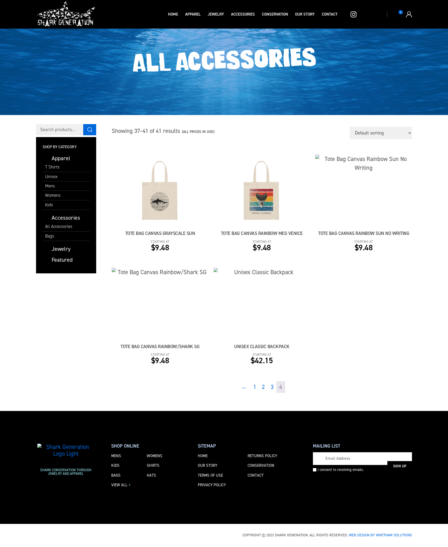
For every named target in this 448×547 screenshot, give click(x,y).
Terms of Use (210, 475)
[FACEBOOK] (342, 14)
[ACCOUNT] (409, 14)
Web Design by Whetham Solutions (380, 535)
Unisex (51, 176)
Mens (50, 186)
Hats (151, 475)
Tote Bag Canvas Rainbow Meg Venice (262, 233)
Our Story (305, 14)
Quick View (181, 194)
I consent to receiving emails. (341, 470)
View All (121, 485)
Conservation (275, 14)
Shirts (153, 465)
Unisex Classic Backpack (262, 346)
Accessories (243, 14)
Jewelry (216, 14)
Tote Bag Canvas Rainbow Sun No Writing (363, 233)
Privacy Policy (212, 485)
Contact (330, 14)
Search (89, 129)
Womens (53, 195)
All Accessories (58, 226)
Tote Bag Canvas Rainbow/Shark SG (160, 346)
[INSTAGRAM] (352, 14)
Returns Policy (262, 455)
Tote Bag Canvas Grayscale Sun (160, 233)
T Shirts (52, 167)
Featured (62, 260)
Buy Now (144, 194)
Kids (49, 205)
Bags (49, 236)
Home (173, 14)
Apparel (193, 14)
